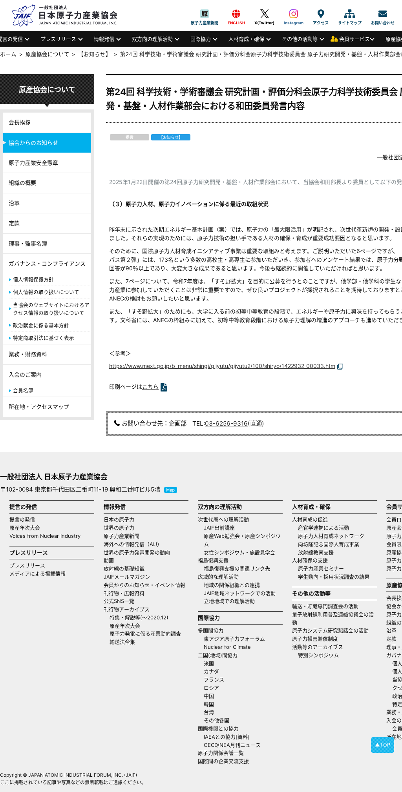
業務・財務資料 (28, 354)
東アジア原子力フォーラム (234, 638)
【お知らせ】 (94, 54)
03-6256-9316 (226, 423)
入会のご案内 (25, 374)
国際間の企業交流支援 (223, 761)
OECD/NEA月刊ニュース (232, 745)
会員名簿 (23, 390)
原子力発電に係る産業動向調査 (145, 633)
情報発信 (104, 39)
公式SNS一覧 (119, 601)
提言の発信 (22, 519)
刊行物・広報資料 (124, 593)
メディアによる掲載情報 (37, 573)
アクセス (320, 14)
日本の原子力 (119, 519)
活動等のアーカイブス (317, 647)
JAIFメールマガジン (127, 577)
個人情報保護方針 (33, 279)
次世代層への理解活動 (223, 519)
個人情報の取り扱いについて (46, 292)
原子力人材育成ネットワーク (331, 536)
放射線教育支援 (316, 552)
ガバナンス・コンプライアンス (47, 263)
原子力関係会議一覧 (221, 753)
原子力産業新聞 (204, 14)
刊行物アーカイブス (127, 609)
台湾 (209, 712)
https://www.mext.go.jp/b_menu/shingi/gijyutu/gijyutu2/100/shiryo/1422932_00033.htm (222, 365)
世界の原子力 (119, 527)
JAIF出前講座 (219, 527)
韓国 (209, 704)
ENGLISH (236, 14)
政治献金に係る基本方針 (41, 325)
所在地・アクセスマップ (39, 406)
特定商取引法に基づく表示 (43, 338)
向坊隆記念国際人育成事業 (328, 544)
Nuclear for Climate (227, 647)
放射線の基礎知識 (124, 568)
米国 (209, 663)
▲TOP (382, 745)
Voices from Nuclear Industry (44, 536)
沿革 (14, 203)
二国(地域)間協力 (218, 655)
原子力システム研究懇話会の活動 (330, 630)
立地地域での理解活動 (229, 601)
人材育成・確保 (246, 39)
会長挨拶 (20, 122)
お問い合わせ (382, 14)
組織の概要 (22, 182)
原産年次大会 (24, 527)
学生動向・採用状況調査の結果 (336, 577)
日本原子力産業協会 (68, 15)
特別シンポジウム (318, 655)
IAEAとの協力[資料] (227, 737)
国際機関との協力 (218, 728)
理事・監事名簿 (28, 243)
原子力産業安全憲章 (33, 162)
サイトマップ (349, 14)
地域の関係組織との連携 (232, 585)
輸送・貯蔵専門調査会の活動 (325, 606)
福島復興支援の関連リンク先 (237, 568)
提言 (129, 137)
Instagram (293, 14)
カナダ (211, 671)
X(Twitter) (264, 14)
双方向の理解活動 (152, 39)
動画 (109, 560)
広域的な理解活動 (218, 577)
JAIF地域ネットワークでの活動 (240, 593)
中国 (209, 696)
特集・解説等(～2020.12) (139, 617)
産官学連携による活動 (323, 527)
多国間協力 (210, 630)
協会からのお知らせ (33, 142)
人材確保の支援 (310, 560)
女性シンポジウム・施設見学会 (239, 552)
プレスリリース (58, 39)
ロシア (211, 688)
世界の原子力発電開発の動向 (137, 552)
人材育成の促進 (310, 519)
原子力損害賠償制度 (315, 638)
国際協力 (200, 39)
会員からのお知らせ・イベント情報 (144, 585)
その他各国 (216, 720)
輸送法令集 (122, 642)
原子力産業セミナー (321, 568)
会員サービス (354, 39)
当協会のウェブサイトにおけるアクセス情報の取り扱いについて (51, 309)
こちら (150, 386)
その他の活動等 (300, 39)
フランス (214, 679)
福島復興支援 (213, 560)
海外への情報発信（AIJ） (133, 544)
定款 (14, 223)
